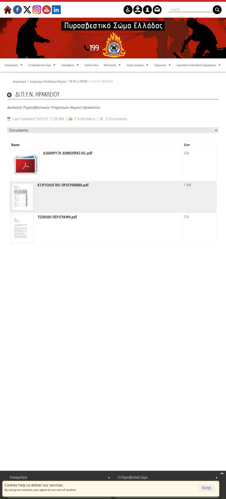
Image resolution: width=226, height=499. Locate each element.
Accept (206, 488)
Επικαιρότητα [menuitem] (18, 477)
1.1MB (187, 184)
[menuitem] (14, 65)
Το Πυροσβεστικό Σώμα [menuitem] (132, 477)
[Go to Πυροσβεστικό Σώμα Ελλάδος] (113, 38)
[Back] (10, 94)
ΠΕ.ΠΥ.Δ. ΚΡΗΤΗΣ (79, 81)
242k (186, 153)
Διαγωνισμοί (19, 81)
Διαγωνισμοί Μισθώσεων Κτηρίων (48, 81)
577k (186, 216)
